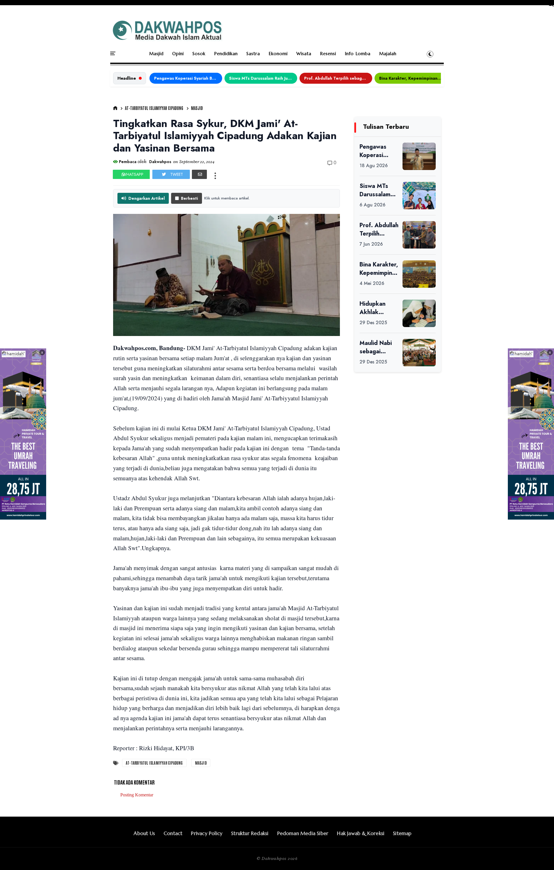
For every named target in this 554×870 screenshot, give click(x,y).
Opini (178, 53)
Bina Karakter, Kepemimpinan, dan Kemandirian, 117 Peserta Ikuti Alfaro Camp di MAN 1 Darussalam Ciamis (413, 78)
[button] (430, 54)
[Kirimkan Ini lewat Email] (199, 174)
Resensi (328, 53)
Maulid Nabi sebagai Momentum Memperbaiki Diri (377, 347)
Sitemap (402, 833)
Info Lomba (357, 53)
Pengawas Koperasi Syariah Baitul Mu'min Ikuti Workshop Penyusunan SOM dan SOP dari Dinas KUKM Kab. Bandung (188, 78)
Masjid (156, 53)
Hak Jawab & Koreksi (360, 833)
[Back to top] (539, 856)
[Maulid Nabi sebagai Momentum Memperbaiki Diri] (419, 352)
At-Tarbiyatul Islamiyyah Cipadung (154, 108)
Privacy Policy (206, 833)
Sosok (198, 53)
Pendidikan (226, 53)
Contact (173, 833)
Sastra (253, 53)
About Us (144, 833)
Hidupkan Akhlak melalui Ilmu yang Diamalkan (375, 308)
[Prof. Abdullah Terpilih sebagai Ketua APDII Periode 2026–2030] (419, 235)
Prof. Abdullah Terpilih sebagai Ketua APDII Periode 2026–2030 (338, 78)
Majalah (387, 53)
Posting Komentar (136, 794)
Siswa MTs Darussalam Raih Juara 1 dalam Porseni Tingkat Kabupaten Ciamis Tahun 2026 (263, 78)
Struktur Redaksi (249, 833)
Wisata (303, 53)
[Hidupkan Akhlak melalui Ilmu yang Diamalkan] (419, 313)
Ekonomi (278, 53)
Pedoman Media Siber (303, 833)
